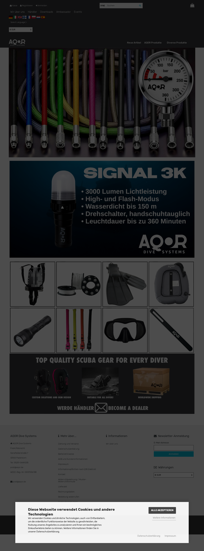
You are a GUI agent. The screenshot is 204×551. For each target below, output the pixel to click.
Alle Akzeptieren (162, 510)
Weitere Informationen (164, 517)
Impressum (170, 536)
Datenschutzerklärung (148, 536)
